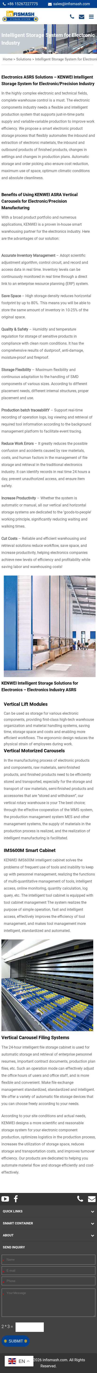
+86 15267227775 (22, 4)
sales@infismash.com (71, 4)
